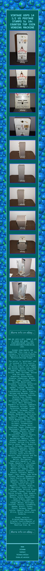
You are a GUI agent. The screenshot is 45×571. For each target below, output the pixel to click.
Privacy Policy (22, 554)
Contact (22, 552)
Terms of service (22, 557)
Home (22, 546)
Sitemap (22, 549)
